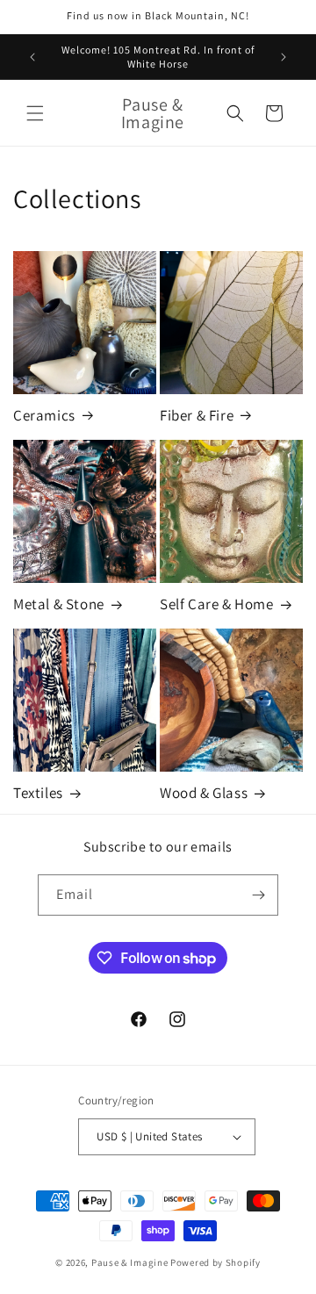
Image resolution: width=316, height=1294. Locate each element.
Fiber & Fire (196, 415)
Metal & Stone (58, 604)
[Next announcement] (283, 57)
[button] (35, 113)
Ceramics (44, 415)
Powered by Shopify (215, 1262)
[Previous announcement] (32, 57)
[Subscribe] (258, 895)
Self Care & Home (217, 604)
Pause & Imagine (130, 1262)
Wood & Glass (204, 792)
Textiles (38, 792)
